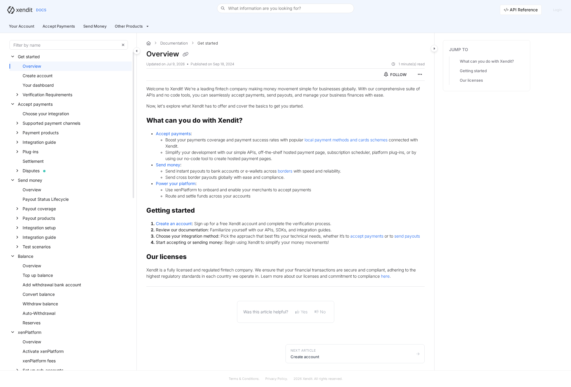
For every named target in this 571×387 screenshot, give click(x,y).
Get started (29, 56)
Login (557, 10)
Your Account (21, 26)
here (385, 276)
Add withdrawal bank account (52, 284)
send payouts (407, 235)
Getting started (473, 70)
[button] (285, 8)
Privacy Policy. (276, 379)
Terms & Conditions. (244, 379)
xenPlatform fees (39, 360)
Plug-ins (30, 151)
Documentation (174, 43)
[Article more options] (420, 74)
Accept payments (35, 104)
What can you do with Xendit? (487, 61)
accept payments (366, 235)
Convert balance (39, 294)
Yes (304, 311)
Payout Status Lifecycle (46, 199)
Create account (38, 75)
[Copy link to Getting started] (204, 211)
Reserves (31, 322)
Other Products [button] (129, 26)
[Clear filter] (123, 45)
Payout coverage (39, 208)
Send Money (94, 26)
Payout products (39, 218)
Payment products (41, 132)
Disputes (31, 170)
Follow (398, 74)
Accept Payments (59, 26)
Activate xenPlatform (43, 351)
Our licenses (471, 80)
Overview (32, 66)
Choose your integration (46, 113)
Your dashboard (38, 85)
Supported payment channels (51, 123)
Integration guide (39, 142)
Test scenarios (37, 246)
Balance (25, 256)
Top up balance (38, 275)
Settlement (33, 161)
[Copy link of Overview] (185, 54)
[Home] (19, 10)
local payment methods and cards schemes (346, 139)
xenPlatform (29, 332)
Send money (30, 180)
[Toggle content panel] (434, 48)
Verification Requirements (47, 94)
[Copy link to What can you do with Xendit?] (252, 121)
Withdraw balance (40, 303)
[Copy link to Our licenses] (196, 257)
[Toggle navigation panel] (136, 50)
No (323, 311)
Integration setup (39, 227)
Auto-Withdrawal (39, 313)
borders (285, 170)
